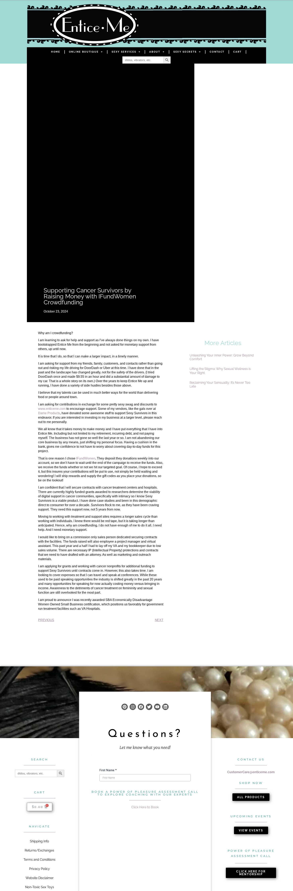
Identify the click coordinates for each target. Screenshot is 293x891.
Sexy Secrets (185, 51)
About (154, 51)
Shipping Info (39, 841)
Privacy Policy (39, 869)
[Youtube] (157, 707)
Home (55, 51)
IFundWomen (85, 458)
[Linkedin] (165, 707)
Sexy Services (124, 51)
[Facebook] (141, 707)
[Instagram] (133, 707)
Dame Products (49, 413)
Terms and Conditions (39, 859)
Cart (237, 51)
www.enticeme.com (52, 408)
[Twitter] (149, 707)
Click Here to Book (145, 807)
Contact (217, 51)
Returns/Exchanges (39, 850)
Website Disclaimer (40, 878)
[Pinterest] (124, 707)
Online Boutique (84, 51)
